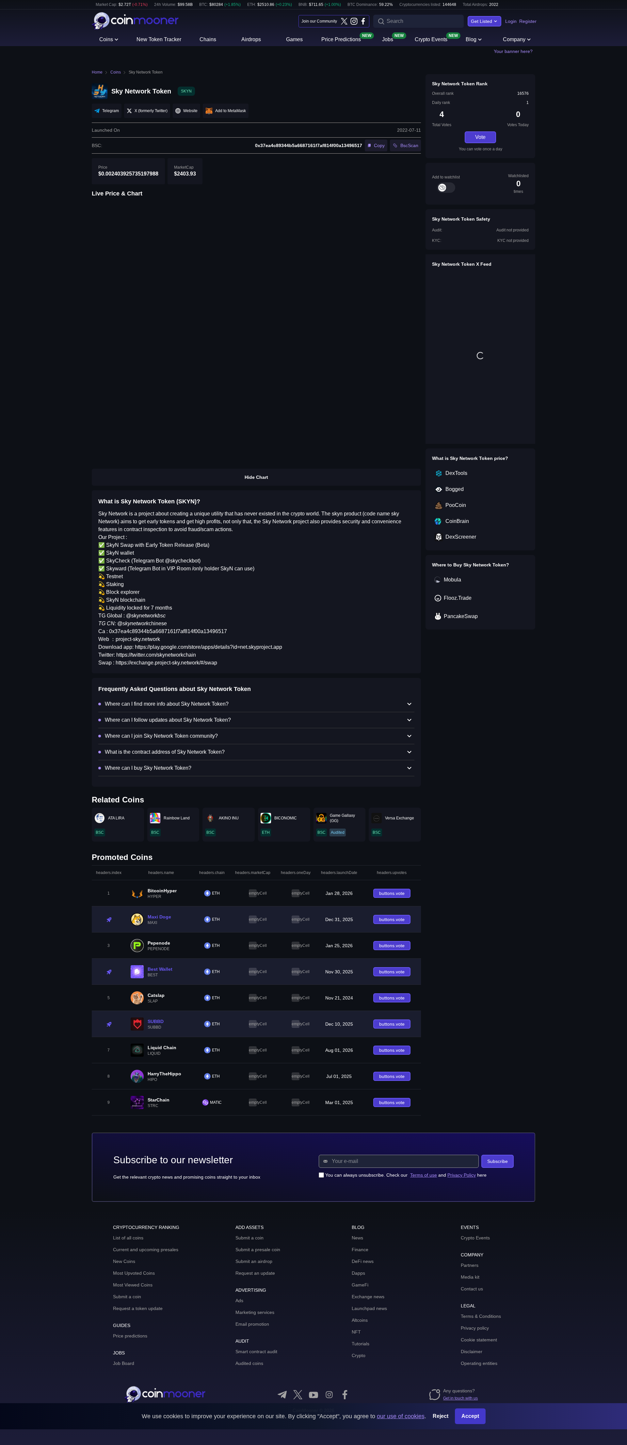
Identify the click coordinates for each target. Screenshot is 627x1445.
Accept (470, 1416)
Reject (440, 1416)
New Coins (124, 1261)
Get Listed (481, 21)
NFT (356, 1332)
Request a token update (138, 1308)
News (357, 1237)
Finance (360, 1249)
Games (294, 39)
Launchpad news (369, 1308)
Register (528, 21)
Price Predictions (341, 39)
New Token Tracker (159, 39)
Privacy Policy (461, 1175)
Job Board (123, 1363)
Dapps (358, 1273)
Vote (480, 137)
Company (514, 39)
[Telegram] (282, 1394)
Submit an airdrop (253, 1261)
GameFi (360, 1284)
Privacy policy (475, 1328)
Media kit (470, 1277)
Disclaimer (471, 1351)
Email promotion (252, 1324)
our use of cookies (401, 1416)
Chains (208, 39)
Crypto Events (431, 39)
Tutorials (360, 1343)
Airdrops (251, 39)
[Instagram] (354, 21)
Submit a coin (127, 1296)
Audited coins (249, 1363)
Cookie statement (479, 1339)
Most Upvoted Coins (134, 1273)
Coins (106, 39)
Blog (471, 39)
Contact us (472, 1288)
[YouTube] (313, 1394)
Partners (469, 1265)
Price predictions (130, 1335)
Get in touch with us (460, 1398)
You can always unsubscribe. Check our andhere (406, 1175)
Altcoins (360, 1320)
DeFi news (363, 1261)
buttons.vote (392, 893)
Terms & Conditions (481, 1316)
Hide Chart (256, 477)
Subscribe (497, 1161)
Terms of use (423, 1175)
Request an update (255, 1273)
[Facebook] (363, 21)
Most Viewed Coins (133, 1284)
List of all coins (128, 1237)
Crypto (358, 1355)
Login (511, 21)
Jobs (387, 39)
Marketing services (254, 1312)
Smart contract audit (256, 1351)
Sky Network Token (146, 72)
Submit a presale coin (257, 1249)
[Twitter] (344, 21)
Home (97, 72)
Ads (239, 1300)
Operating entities (479, 1363)
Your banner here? (513, 51)
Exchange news (368, 1296)
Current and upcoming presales (145, 1249)
